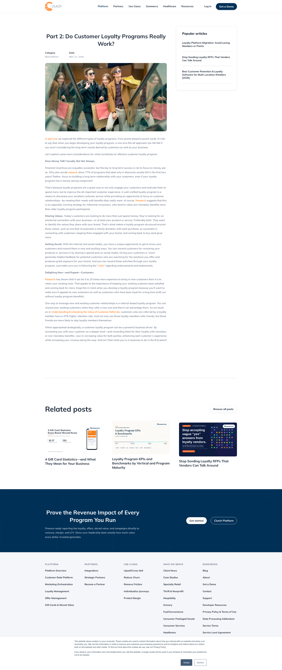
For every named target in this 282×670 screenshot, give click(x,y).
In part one (51, 138)
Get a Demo (226, 6)
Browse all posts (223, 409)
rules (101, 265)
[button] (103, 6)
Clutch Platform (224, 520)
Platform (103, 6)
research (72, 172)
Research (140, 200)
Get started (196, 520)
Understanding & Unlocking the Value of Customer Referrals (85, 311)
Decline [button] (200, 662)
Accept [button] (186, 662)
